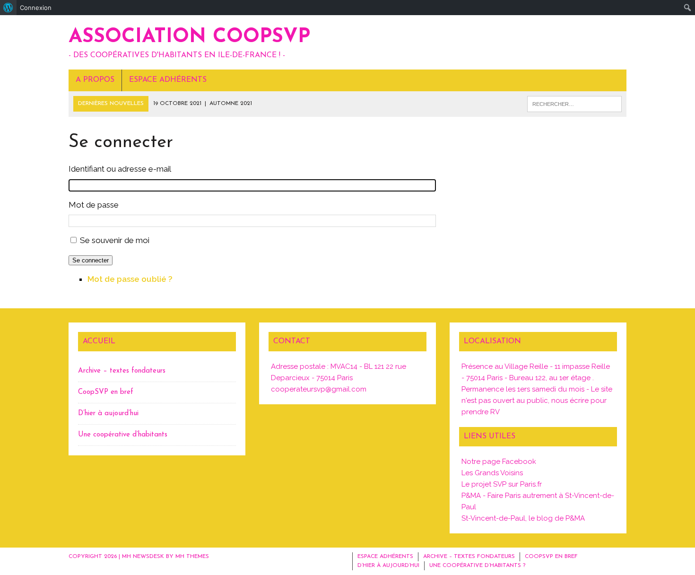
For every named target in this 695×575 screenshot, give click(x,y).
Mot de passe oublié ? (130, 279)
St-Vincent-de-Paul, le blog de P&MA (523, 518)
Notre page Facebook (498, 461)
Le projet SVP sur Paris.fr (501, 484)
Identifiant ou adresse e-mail (120, 169)
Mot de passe (94, 204)
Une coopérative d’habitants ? (477, 565)
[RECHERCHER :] (574, 104)
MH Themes (192, 556)
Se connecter (90, 260)
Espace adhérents (168, 80)
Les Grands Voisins (492, 473)
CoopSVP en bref (105, 392)
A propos (95, 80)
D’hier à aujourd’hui (108, 413)
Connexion (36, 7)
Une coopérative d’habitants (122, 434)
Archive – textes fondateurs (121, 371)
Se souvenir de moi (114, 240)
